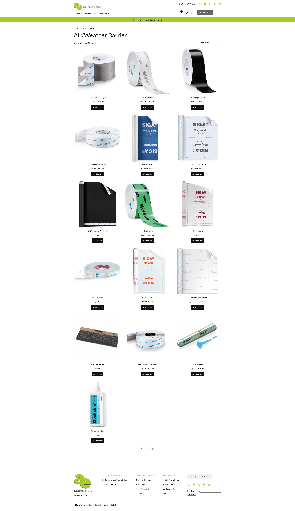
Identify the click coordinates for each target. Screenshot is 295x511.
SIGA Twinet (97, 297)
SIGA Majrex (197, 231)
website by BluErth (109, 505)
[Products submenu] (142, 19)
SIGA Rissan (147, 231)
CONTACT (191, 4)
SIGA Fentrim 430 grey (97, 97)
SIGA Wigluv (147, 97)
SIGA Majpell (147, 297)
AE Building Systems (81, 505)
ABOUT (181, 4)
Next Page (150, 448)
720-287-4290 (204, 12)
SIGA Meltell (197, 364)
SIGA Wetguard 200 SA (197, 297)
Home (76, 28)
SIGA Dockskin (97, 431)
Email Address (193, 491)
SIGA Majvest (147, 164)
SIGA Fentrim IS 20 (98, 164)
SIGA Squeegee (97, 364)
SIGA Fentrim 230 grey (147, 364)
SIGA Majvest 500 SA (197, 164)
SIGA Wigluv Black (197, 97)
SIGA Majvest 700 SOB (97, 231)
